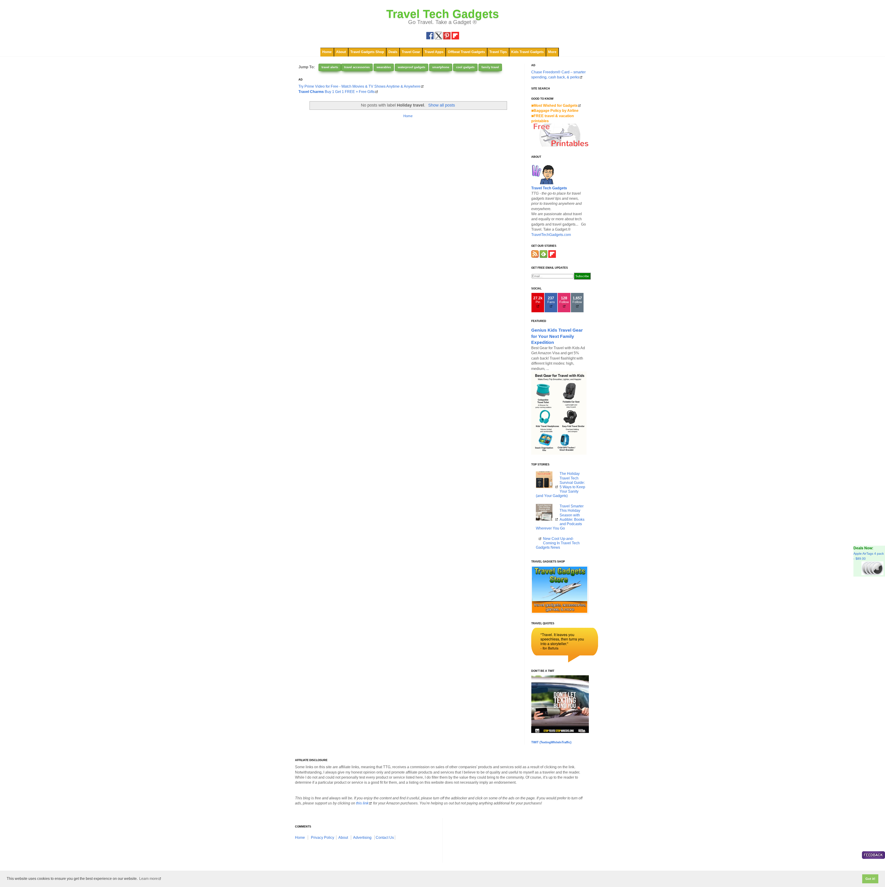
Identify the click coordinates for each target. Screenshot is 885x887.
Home (327, 52)
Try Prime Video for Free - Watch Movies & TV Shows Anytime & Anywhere (359, 86)
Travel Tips (498, 52)
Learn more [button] (148, 879)
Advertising (362, 837)
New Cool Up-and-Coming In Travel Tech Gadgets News (558, 543)
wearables (384, 67)
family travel (490, 67)
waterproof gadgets (411, 67)
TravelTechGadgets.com (551, 235)
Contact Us (385, 837)
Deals (392, 52)
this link (362, 803)
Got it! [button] (870, 879)
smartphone (440, 67)
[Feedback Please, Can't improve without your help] (873, 855)
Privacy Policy (322, 837)
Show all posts (441, 105)
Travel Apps (434, 52)
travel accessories (357, 67)
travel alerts (330, 67)
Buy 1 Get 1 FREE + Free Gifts (336, 92)
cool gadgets (465, 67)
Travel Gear (411, 52)
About (341, 52)
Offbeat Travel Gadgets (466, 52)
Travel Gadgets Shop (367, 52)
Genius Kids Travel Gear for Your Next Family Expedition (557, 336)
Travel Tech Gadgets (442, 13)
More (552, 52)
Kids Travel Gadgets (527, 52)
